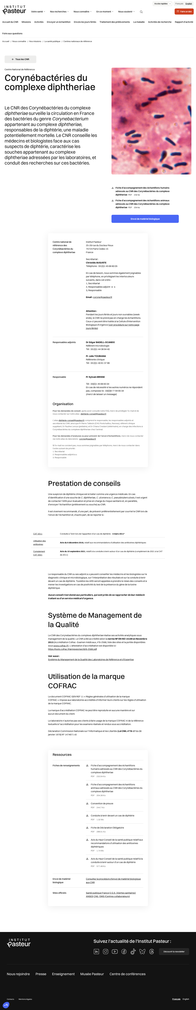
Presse (41, 974)
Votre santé (37, 11)
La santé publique (52, 41)
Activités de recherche (159, 21)
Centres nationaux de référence (77, 41)
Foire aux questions (12, 33)
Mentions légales (25, 999)
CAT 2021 (37, 555)
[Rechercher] (141, 11)
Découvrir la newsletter (174, 951)
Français (179, 3)
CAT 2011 (37, 533)
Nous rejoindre (18, 974)
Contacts (10, 999)
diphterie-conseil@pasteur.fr (93, 414)
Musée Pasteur (92, 974)
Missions (26, 21)
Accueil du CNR (10, 21)
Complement (39, 551)
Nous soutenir (125, 11)
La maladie (139, 21)
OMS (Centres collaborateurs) (114, 896)
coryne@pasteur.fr (102, 297)
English (189, 3)
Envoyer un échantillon (58, 21)
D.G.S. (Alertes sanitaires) (122, 892)
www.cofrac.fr (60, 645)
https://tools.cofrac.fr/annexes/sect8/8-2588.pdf (72, 649)
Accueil (5, 41)
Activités (38, 21)
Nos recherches (58, 11)
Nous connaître (81, 11)
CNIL (96, 896)
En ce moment (103, 11)
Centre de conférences (127, 974)
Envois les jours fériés (85, 21)
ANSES (89, 896)
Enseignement (63, 974)
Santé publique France (97, 892)
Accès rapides (160, 3)
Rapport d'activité (184, 21)
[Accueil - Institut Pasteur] (14, 10)
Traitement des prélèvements (115, 21)
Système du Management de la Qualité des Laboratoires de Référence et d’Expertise (91, 659)
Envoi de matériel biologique (145, 218)
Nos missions (35, 41)
